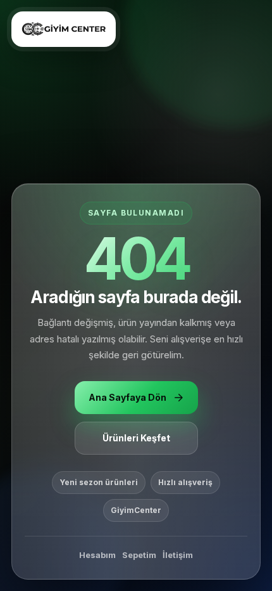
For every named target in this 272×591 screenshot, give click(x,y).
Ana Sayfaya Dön (127, 397)
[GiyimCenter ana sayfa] (63, 29)
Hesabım (97, 555)
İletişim (178, 555)
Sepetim (139, 555)
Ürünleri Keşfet (136, 437)
